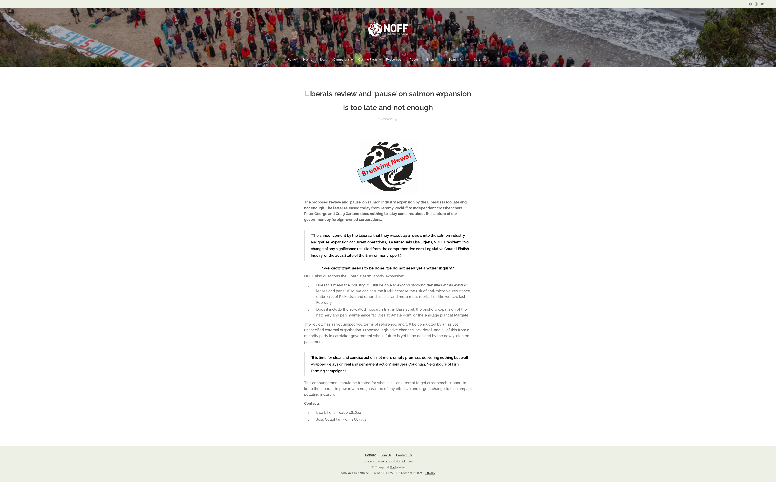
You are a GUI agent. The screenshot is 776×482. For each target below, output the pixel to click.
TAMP (393, 467)
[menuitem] (293, 59)
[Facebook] (750, 4)
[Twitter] (762, 4)
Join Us (386, 455)
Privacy (430, 473)
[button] (456, 59)
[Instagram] (756, 4)
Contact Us (404, 455)
